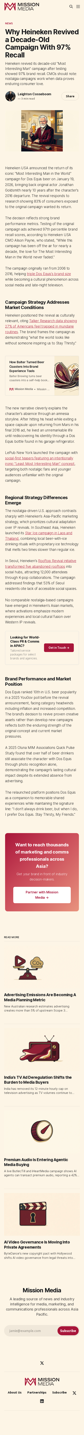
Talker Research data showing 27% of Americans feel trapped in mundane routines (41, 326)
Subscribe (59, 1392)
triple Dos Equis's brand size (49, 274)
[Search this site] (71, 6)
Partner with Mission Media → (42, 895)
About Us (15, 1392)
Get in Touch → (59, 647)
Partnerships (36, 1392)
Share (70, 96)
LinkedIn (42, 1401)
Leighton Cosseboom (34, 94)
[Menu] (78, 6)
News (9, 23)
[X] (42, 1363)
